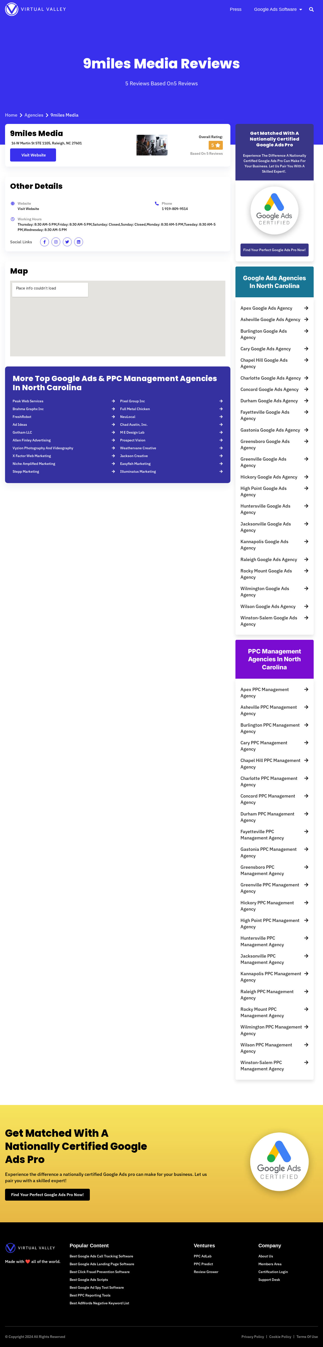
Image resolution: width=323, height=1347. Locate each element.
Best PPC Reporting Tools (90, 1295)
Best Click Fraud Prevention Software (100, 1272)
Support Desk (269, 1279)
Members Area (270, 1264)
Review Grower (206, 1272)
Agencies (33, 115)
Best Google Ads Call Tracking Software (101, 1256)
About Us (265, 1256)
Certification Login (273, 1272)
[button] (311, 9)
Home (11, 115)
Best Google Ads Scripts (89, 1279)
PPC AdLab (202, 1256)
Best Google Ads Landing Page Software (102, 1264)
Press (235, 9)
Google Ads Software (275, 9)
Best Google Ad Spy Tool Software (97, 1287)
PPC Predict (203, 1264)
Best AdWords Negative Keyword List (99, 1303)
